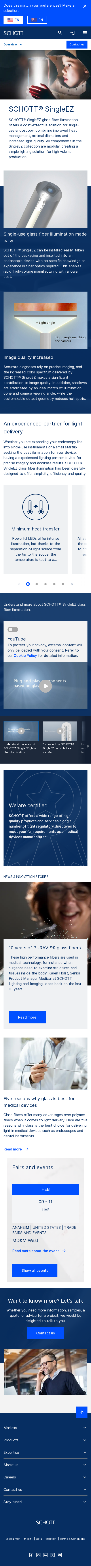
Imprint (27, 1538)
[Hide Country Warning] (84, 6)
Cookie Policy (25, 655)
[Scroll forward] (84, 740)
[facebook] (31, 1555)
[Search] (60, 32)
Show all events (35, 1270)
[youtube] (60, 1555)
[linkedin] (45, 1555)
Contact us (77, 44)
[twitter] (53, 1555)
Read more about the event (36, 1251)
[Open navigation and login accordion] (72, 32)
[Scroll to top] (81, 1412)
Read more (27, 1017)
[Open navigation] (84, 32)
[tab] (28, 584)
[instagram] (38, 1555)
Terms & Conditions (72, 1538)
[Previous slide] (19, 584)
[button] (45, 1428)
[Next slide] (72, 584)
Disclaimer (13, 1538)
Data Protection (46, 1538)
